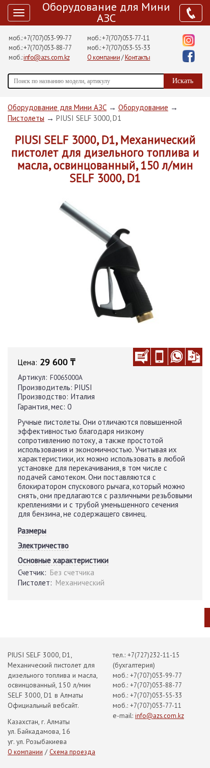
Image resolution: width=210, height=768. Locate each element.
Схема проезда (72, 752)
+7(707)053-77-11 (125, 38)
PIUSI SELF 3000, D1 (88, 118)
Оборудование (143, 107)
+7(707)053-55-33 (126, 47)
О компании (103, 57)
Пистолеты (26, 118)
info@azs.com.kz (46, 57)
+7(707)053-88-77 (47, 47)
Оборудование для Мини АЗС (106, 12)
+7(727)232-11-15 (153, 655)
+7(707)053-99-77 (47, 38)
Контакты (137, 57)
